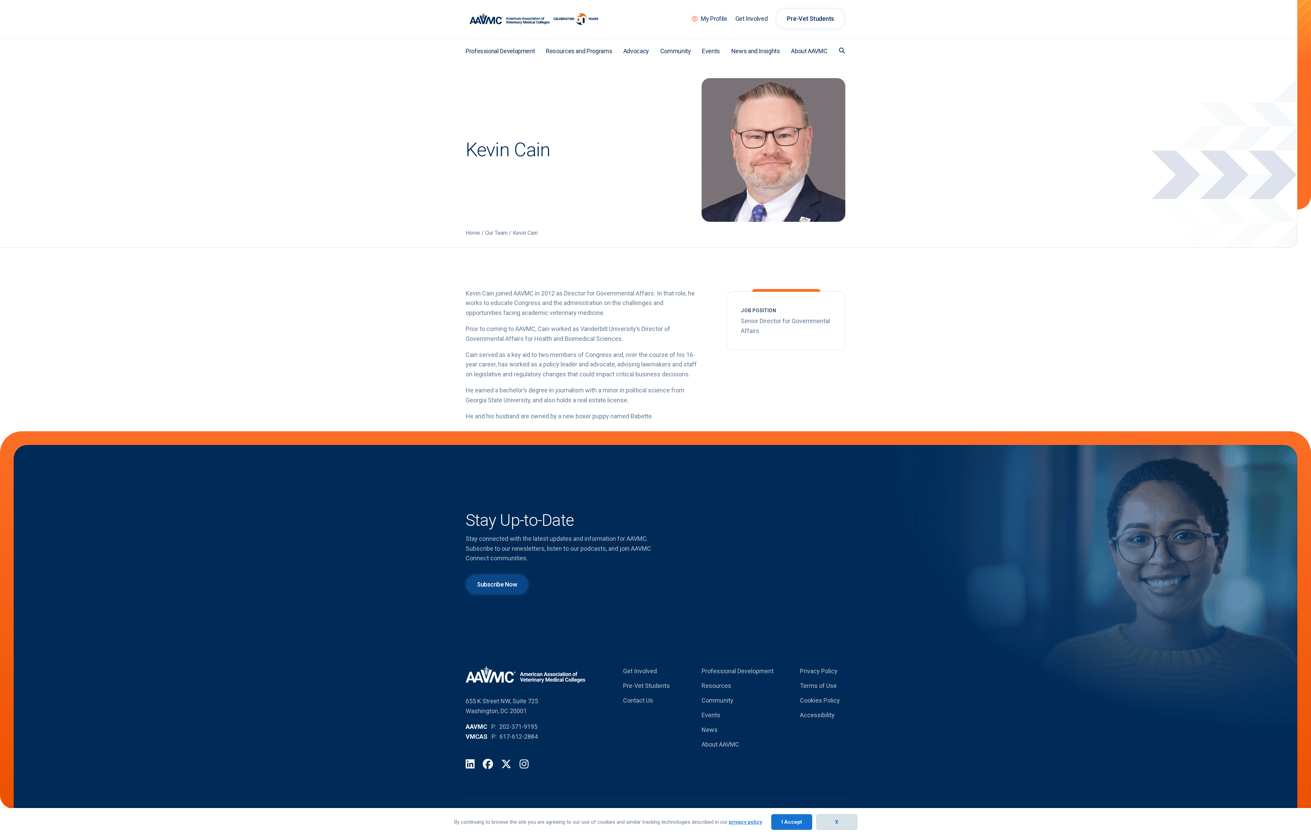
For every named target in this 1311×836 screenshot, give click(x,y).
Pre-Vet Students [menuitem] (810, 18)
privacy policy (745, 822)
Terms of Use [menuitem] (818, 685)
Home (473, 233)
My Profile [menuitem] (714, 18)
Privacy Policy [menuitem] (818, 671)
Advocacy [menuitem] (636, 51)
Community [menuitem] (675, 51)
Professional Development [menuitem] (500, 51)
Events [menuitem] (711, 51)
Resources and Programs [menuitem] (579, 51)
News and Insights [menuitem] (755, 51)
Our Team (496, 233)
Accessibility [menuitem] (817, 715)
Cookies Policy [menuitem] (820, 700)
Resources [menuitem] (716, 685)
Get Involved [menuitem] (751, 18)
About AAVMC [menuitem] (809, 51)
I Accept (791, 822)
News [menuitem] (710, 729)
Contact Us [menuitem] (638, 700)
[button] (841, 50)
